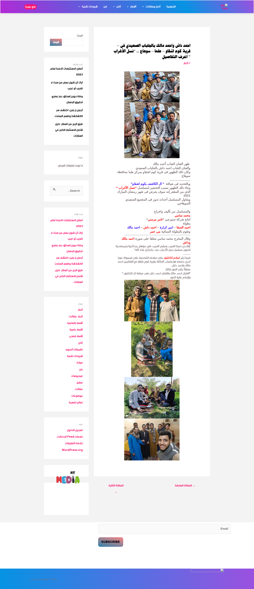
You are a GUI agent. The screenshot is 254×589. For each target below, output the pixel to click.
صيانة (80, 362)
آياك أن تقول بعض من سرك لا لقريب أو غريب (67, 85)
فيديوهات (77, 376)
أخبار (186, 63)
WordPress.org (72, 450)
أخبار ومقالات (153, 6)
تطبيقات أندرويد (74, 349)
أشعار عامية (76, 329)
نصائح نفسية (76, 402)
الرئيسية (171, 6)
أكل (118, 6)
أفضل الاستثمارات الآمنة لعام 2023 (66, 71)
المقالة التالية (116, 486)
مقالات (79, 389)
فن (105, 6)
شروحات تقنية (90, 6)
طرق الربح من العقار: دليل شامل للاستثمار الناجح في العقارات (69, 130)
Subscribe (110, 542)
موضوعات (77, 396)
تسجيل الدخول (75, 430)
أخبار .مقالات (76, 316)
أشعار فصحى (76, 336)
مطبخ (80, 382)
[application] (144, 6)
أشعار (133, 6)
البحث (80, 35)
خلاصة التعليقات (74, 443)
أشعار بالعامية (75, 323)
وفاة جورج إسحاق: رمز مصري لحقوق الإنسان (67, 99)
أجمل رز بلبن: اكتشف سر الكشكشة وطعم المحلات (69, 113)
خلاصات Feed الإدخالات (70, 436)
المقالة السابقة (185, 486)
